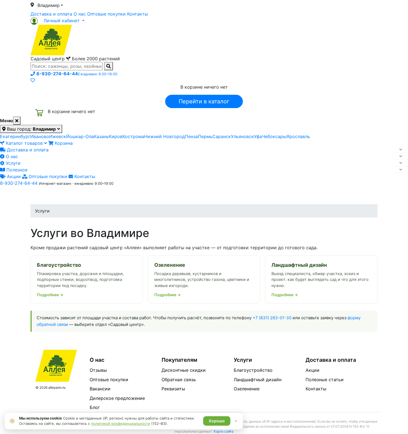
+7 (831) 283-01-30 (272, 317)
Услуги (12, 163)
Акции (13, 176)
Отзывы (98, 370)
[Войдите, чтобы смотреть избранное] (33, 80)
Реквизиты (173, 388)
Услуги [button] (229, 195)
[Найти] (108, 66)
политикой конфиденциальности (120, 423)
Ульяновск (242, 136)
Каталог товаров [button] (70, 196)
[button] (57, 20)
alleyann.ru (57, 387)
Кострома (133, 136)
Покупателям (179, 359)
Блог (95, 407)
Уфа (258, 136)
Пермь (205, 136)
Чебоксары (274, 136)
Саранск (221, 136)
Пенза (191, 136)
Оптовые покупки (106, 14)
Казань (101, 136)
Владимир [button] (48, 5)
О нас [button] (119, 195)
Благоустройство (253, 370)
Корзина (63, 143)
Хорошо (217, 420)
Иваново (39, 136)
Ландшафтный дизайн (257, 379)
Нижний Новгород (164, 136)
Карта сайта (223, 431)
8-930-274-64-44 (18, 183)
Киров (115, 136)
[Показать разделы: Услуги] (400, 163)
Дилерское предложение (117, 398)
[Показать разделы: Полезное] (400, 169)
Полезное (16, 170)
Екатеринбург (15, 136)
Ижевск (57, 136)
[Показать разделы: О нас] (400, 156)
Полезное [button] (273, 195)
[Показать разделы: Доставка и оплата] (400, 149)
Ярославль (298, 136)
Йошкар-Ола (80, 136)
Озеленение (247, 388)
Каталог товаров (24, 143)
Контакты (137, 14)
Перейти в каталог (204, 101)
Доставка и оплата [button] (173, 195)
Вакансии (100, 388)
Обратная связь (179, 379)
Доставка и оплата (51, 14)
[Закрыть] (17, 120)
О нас (80, 14)
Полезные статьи (325, 379)
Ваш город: (31, 129)
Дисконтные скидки (184, 370)
